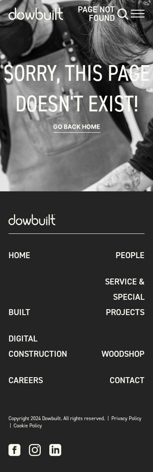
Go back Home (76, 126)
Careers (25, 380)
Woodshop (123, 353)
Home (19, 255)
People (130, 255)
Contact (127, 380)
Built (19, 312)
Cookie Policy (28, 425)
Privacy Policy (126, 418)
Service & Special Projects (124, 297)
